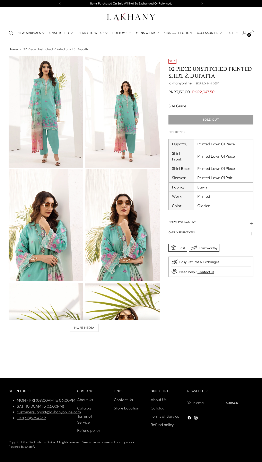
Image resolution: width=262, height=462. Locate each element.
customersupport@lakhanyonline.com (49, 411)
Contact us (206, 272)
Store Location (126, 408)
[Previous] (59, 3)
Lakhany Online (44, 442)
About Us (85, 399)
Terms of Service (165, 416)
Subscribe (235, 403)
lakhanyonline (180, 83)
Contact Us (123, 399)
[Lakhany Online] (131, 16)
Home (13, 49)
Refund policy (88, 430)
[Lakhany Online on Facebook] (189, 419)
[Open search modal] (11, 33)
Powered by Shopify (22, 447)
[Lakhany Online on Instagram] (196, 419)
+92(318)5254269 (31, 417)
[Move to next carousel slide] (249, 363)
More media (84, 328)
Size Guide (177, 105)
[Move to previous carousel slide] (240, 364)
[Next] (202, 3)
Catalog (84, 408)
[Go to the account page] (242, 33)
